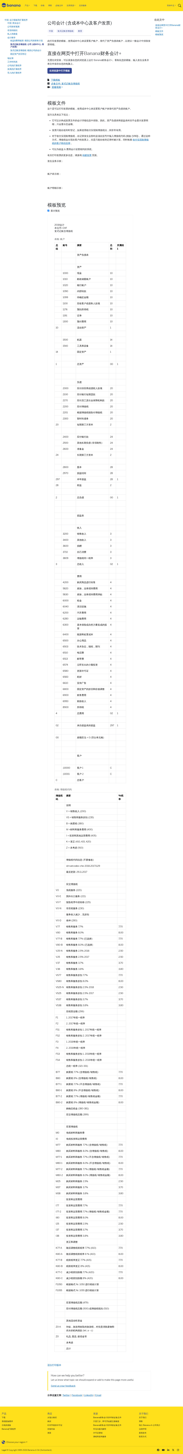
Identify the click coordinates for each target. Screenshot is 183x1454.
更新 (49, 1433)
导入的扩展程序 (14, 72)
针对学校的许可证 (54, 1425)
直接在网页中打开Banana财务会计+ (167, 26)
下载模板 (55, 79)
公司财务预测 (13, 26)
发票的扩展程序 (14, 69)
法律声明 (142, 1429)
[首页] (11, 5)
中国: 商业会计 (13, 23)
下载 (35, 5)
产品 (26, 5)
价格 (42, 5)
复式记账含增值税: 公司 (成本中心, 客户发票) (27, 45)
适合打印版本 (54, 1365)
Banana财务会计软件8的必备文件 (107, 1425)
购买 (49, 1421)
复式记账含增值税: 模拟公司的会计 (25, 50)
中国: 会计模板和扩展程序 (16, 20)
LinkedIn (88, 1395)
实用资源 (70, 5)
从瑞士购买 (52, 1417)
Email (98, 1395)
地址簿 (10, 58)
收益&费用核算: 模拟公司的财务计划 (26, 40)
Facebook (77, 1395)
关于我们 (142, 1417)
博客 (50, 5)
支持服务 (82, 5)
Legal (4, 1450)
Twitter (66, 1395)
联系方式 (142, 1436)
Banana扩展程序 (9, 1429)
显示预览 (55, 210)
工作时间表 (12, 62)
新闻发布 (142, 1433)
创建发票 (87, 155)
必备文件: (65, 83)
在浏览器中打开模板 (59, 70)
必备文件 (59, 5)
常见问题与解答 (99, 1429)
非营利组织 (12, 30)
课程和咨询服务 (99, 1436)
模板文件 (159, 31)
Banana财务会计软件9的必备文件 (107, 1417)
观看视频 (56, 87)
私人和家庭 (12, 34)
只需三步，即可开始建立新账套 (106, 1421)
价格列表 (51, 1429)
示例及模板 (6, 1425)
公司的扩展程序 (14, 65)
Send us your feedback (63, 1385)
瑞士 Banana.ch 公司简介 (149, 1425)
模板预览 (159, 34)
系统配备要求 (7, 1421)
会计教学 (11, 37)
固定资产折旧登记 (18, 54)
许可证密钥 (98, 1433)
